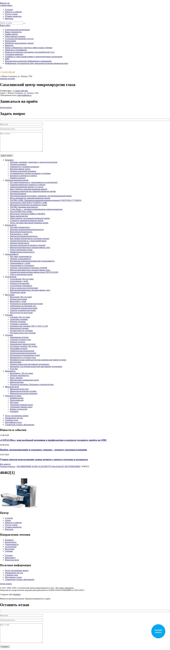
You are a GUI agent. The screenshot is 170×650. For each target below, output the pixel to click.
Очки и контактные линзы (21, 250)
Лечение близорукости (19, 243)
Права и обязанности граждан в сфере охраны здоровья (28, 48)
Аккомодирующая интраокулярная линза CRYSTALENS (34, 272)
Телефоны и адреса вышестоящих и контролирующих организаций (33, 57)
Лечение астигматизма (19, 283)
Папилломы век (17, 400)
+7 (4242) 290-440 (7, 72)
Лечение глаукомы (18, 322)
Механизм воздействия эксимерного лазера (28, 205)
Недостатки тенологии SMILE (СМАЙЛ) (27, 214)
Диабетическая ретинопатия (22, 351)
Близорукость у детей (19, 234)
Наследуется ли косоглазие (21, 313)
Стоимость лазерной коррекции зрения (26, 220)
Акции (8, 520)
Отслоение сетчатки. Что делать (23, 346)
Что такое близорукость (20, 227)
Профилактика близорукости (22, 252)
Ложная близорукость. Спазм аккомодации (28, 241)
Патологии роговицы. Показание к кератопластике (32, 384)
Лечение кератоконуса (19, 375)
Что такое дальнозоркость (21, 256)
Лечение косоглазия (18, 299)
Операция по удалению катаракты (24, 167)
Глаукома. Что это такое (20, 317)
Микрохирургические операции (23, 393)
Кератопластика (17, 382)
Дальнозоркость (11, 254)
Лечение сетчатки (17, 342)
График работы (11, 34)
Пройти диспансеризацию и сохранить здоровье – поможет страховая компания (43, 449)
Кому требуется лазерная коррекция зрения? (28, 189)
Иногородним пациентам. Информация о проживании (28, 61)
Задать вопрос (6, 107)
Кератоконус (10, 371)
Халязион (14, 411)
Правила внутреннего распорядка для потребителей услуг (30, 52)
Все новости (5, 464)
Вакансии (9, 45)
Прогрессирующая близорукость (24, 236)
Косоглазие (9, 295)
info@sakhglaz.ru (24, 95)
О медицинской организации (17, 30)
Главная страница (7, 466)
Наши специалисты (13, 32)
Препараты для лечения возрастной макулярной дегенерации (36, 366)
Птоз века (14, 402)
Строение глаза (11, 420)
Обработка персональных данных (19, 43)
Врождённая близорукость (21, 232)
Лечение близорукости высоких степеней (27, 245)
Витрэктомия (15, 362)
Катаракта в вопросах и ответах (23, 176)
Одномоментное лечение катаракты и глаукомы (30, 173)
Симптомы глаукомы (19, 319)
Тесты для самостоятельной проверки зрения (29, 223)
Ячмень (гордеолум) (19, 409)
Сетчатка (9, 335)
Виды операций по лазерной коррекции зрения (30, 198)
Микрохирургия (12, 387)
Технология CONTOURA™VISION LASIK (28, 202)
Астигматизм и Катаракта (21, 286)
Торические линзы (18, 292)
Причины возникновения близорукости (27, 229)
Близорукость (10, 225)
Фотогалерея (10, 41)
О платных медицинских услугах (19, 39)
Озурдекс (14, 369)
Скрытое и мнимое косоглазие (23, 310)
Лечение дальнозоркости (20, 259)
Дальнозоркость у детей (20, 263)
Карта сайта (5, 25)
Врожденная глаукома (19, 328)
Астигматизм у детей (19, 281)
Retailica (17, 594)
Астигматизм (10, 277)
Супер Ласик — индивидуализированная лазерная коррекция (36, 209)
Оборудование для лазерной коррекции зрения (30, 218)
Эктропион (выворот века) (21, 405)
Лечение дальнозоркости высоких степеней (28, 268)
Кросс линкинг (16, 378)
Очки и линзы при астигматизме (24, 288)
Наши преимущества (19, 216)
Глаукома (9, 315)
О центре (9, 9)
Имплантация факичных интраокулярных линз (30, 247)
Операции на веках (13, 396)
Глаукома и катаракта (19, 324)
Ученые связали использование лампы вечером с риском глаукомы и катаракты (44, 459)
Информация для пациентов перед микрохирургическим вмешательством (36, 63)
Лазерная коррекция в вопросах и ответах (27, 185)
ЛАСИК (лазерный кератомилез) (24, 207)
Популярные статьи (13, 422)
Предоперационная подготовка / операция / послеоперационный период (41, 196)
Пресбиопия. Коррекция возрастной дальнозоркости (32, 261)
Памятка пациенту (18, 178)
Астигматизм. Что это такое (22, 279)
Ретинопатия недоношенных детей (25, 355)
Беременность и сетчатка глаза (23, 357)
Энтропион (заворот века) (21, 407)
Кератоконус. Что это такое (21, 373)
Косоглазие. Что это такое (21, 297)
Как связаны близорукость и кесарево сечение (29, 238)
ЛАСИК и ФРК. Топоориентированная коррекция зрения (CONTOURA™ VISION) (45, 200)
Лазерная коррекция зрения (16, 180)
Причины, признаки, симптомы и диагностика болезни (33, 162)
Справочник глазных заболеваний (19, 425)
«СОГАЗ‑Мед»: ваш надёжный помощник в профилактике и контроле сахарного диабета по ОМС (53, 440)
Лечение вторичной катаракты (23, 171)
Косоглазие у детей (18, 301)
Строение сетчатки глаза (20, 339)
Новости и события (13, 12)
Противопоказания (18, 194)
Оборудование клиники (15, 36)
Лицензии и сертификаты (16, 50)
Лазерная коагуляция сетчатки (23, 344)
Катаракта (9, 160)
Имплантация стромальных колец (24, 380)
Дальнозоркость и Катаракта (22, 265)
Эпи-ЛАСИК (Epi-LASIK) (21, 211)
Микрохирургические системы (23, 391)
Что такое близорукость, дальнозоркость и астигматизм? (34, 182)
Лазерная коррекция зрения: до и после (26, 187)
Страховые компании (14, 54)
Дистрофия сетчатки (18, 348)
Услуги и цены (11, 14)
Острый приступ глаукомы (21, 330)
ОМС (7, 59)
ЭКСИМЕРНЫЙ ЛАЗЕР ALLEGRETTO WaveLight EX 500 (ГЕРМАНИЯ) (48, 466)
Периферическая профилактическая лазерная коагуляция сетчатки (38, 360)
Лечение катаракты (18, 164)
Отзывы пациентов (13, 16)
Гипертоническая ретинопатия (23, 353)
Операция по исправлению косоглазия (26, 304)
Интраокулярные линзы (20, 169)
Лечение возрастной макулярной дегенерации (29, 364)
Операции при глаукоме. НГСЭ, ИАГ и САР (29, 326)
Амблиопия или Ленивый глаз (23, 306)
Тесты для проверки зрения (16, 416)
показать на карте (7, 78)
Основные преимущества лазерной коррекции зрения (33, 191)
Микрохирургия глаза (19, 389)
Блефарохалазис (17, 398)
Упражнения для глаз (14, 418)
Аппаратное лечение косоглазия (23, 308)
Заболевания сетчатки (19, 337)
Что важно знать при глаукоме (23, 333)
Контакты (9, 18)
